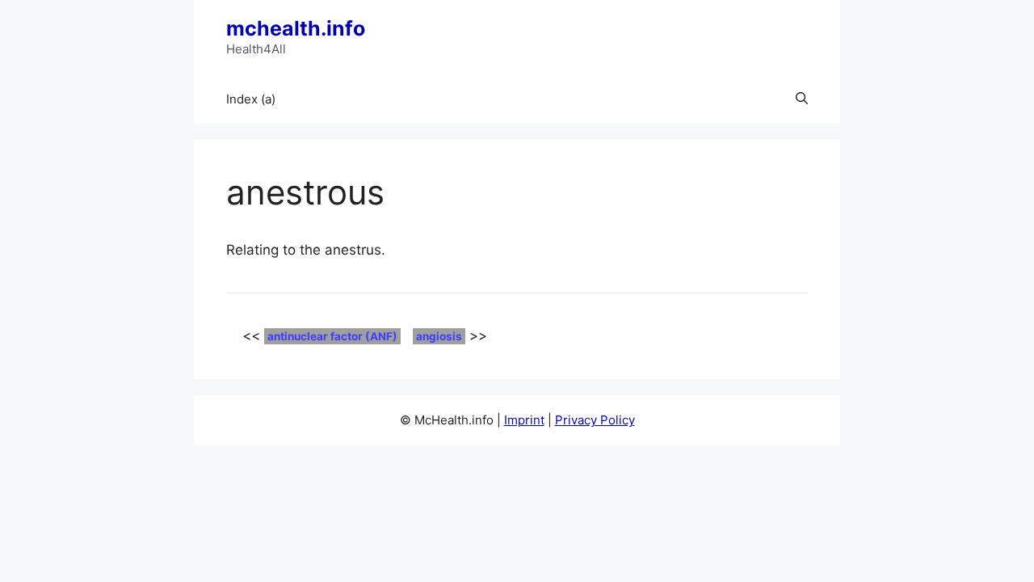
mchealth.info (295, 28)
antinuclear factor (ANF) (332, 336)
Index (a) (250, 99)
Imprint (524, 420)
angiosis (439, 336)
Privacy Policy (595, 420)
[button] (802, 99)
